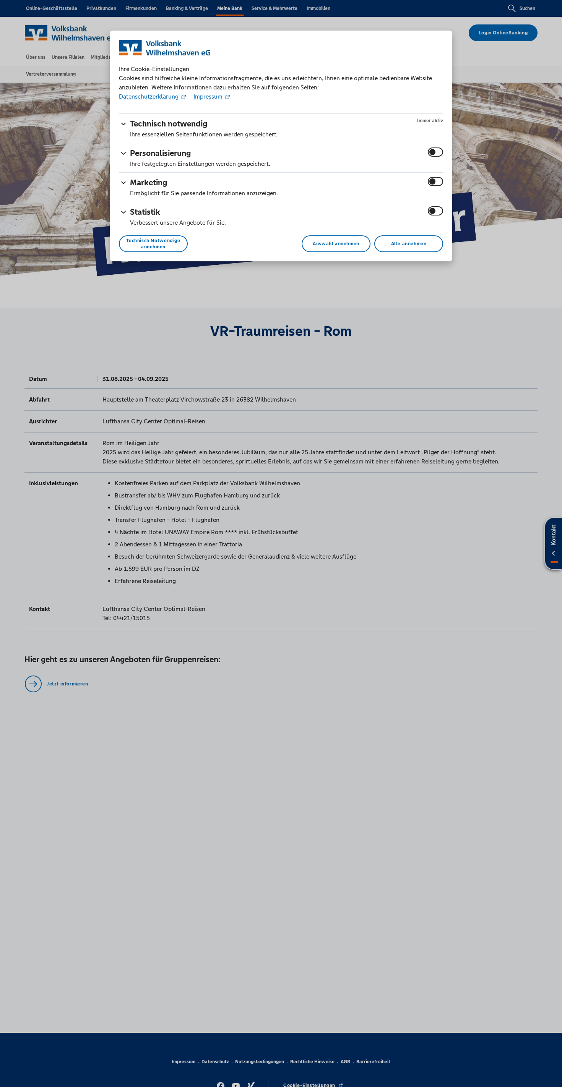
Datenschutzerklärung (149, 96)
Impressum (208, 96)
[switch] (435, 152)
